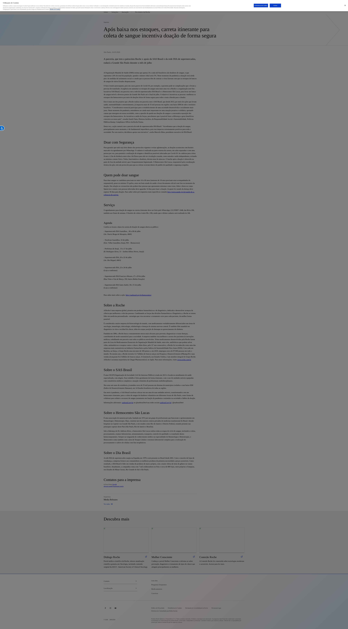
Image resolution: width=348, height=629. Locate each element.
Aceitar (275, 5)
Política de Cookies (55, 9)
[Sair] (345, 5)
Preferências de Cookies (261, 5)
